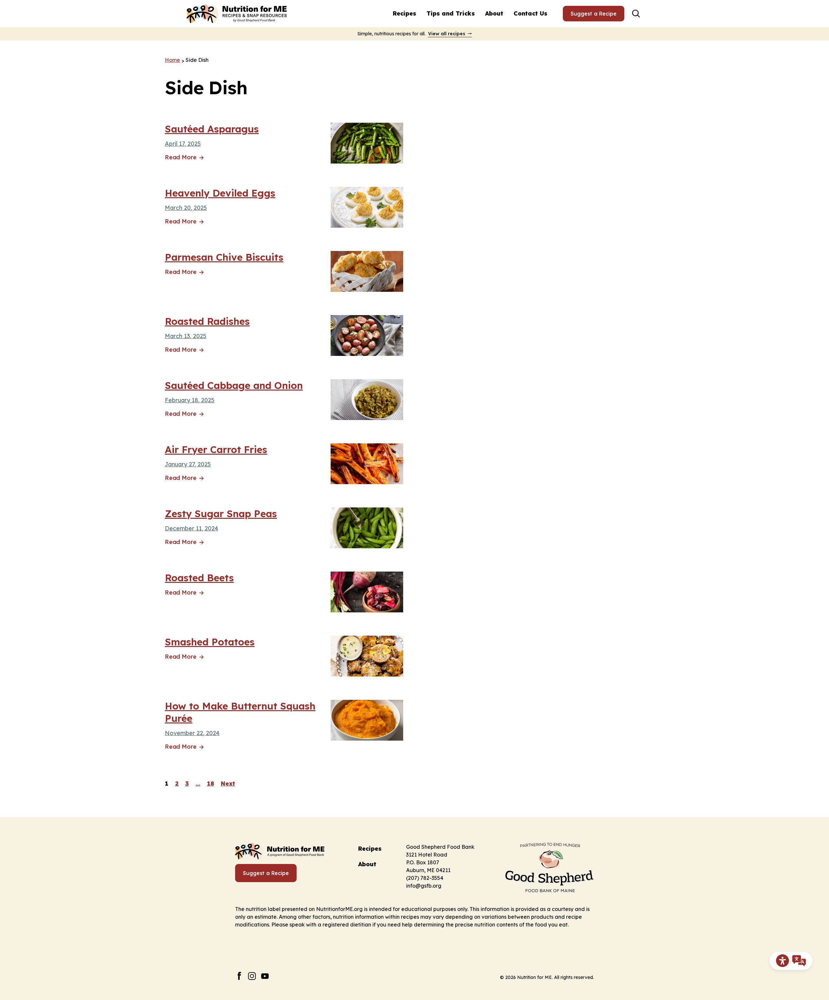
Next (228, 783)
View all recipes (446, 34)
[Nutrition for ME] (237, 13)
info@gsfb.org (423, 885)
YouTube (265, 976)
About (494, 13)
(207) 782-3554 (424, 878)
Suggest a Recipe (594, 13)
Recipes (404, 13)
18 (210, 783)
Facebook (239, 976)
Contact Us (530, 13)
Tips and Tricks (450, 13)
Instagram (252, 976)
